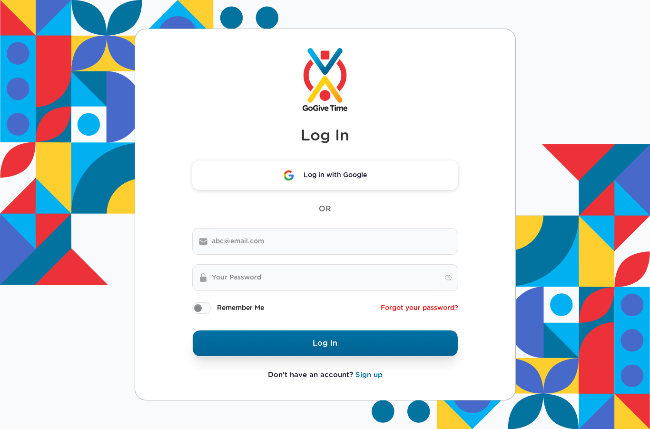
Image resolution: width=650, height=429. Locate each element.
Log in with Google (335, 175)
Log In (325, 343)
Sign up (369, 375)
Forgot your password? (419, 308)
